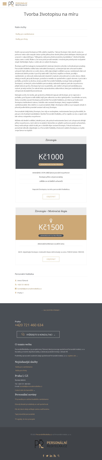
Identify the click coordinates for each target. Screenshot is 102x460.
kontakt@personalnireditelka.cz (28, 289)
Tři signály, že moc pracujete (25, 419)
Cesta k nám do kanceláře (24, 390)
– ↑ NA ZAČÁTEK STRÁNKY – (51, 310)
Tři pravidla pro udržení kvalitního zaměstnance (32, 399)
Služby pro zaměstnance (25, 34)
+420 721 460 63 (22, 284)
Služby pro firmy (22, 39)
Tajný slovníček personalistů (25, 414)
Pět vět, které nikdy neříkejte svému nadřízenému (32, 409)
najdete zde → (73, 356)
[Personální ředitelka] (18, 4)
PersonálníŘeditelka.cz (44, 434)
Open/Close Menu (4, 4)
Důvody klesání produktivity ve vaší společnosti (31, 404)
